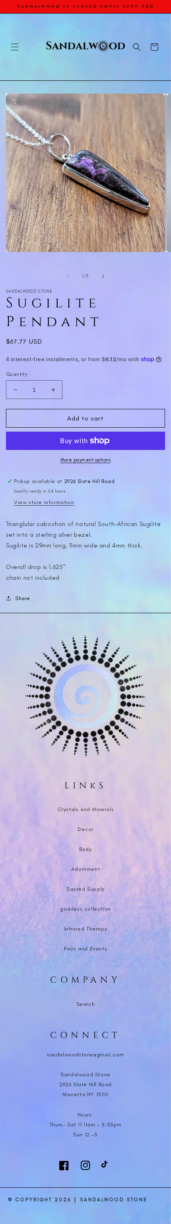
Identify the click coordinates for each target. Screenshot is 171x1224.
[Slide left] (68, 276)
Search (85, 1004)
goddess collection (85, 908)
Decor (85, 829)
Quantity (16, 374)
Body (85, 849)
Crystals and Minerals (85, 809)
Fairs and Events (85, 948)
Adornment (85, 869)
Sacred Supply (85, 889)
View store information (44, 502)
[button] (14, 47)
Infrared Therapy (85, 928)
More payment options (85, 460)
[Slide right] (103, 276)
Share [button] (22, 598)
